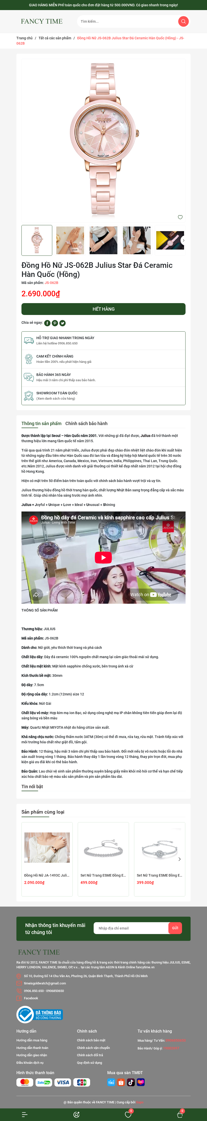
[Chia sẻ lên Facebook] (47, 323)
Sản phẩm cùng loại (42, 812)
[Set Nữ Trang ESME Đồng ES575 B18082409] (103, 848)
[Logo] (42, 21)
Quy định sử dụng (89, 1063)
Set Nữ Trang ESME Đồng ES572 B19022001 (160, 875)
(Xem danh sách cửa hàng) (55, 398)
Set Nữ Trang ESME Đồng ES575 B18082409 (103, 875)
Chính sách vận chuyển (93, 1048)
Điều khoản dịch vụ (29, 1063)
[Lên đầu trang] (193, 1082)
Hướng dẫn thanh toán (32, 1048)
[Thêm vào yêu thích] (180, 217)
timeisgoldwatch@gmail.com (45, 983)
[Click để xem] (103, 140)
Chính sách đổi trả (90, 1055)
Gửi (175, 928)
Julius (145, 436)
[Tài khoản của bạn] (26, 1114)
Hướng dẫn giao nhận (31, 1055)
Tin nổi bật (32, 786)
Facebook (31, 998)
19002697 (171, 1048)
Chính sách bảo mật (91, 1040)
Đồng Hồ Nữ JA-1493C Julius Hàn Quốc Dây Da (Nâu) (47, 875)
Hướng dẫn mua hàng (31, 1040)
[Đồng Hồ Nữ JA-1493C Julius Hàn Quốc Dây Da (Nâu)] (47, 848)
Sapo (139, 1102)
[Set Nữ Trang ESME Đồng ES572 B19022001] (160, 848)
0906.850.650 (34, 991)
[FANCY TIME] (111, 1082)
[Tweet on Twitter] (62, 323)
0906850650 (55, 991)
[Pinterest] (55, 323)
